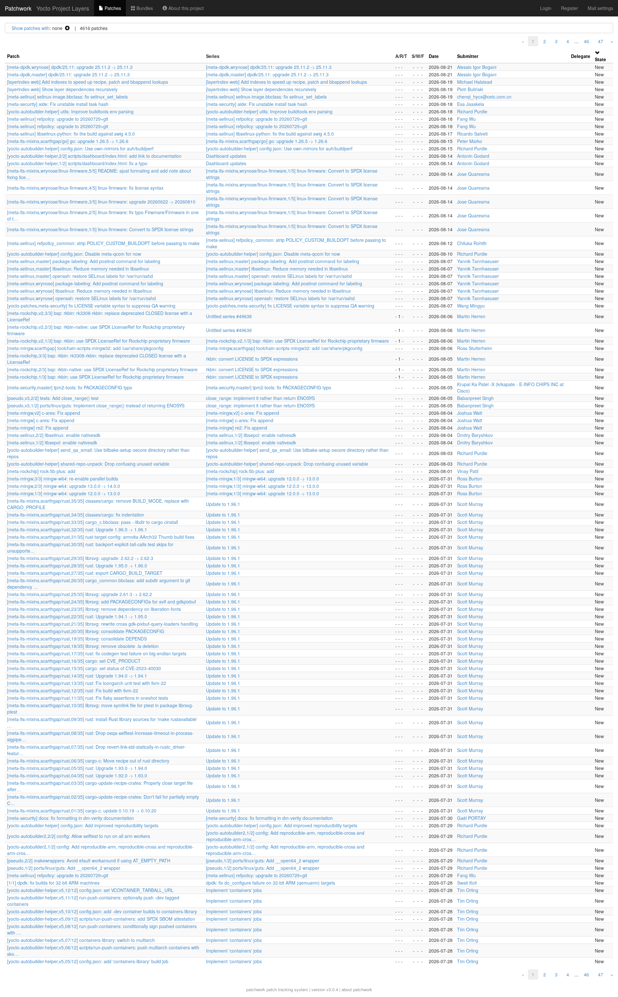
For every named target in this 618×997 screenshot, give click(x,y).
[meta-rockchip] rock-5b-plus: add (41, 471)
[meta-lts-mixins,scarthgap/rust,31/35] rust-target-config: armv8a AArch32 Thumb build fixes (100, 537)
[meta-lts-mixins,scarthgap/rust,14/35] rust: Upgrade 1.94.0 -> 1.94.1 (77, 675)
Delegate (580, 56)
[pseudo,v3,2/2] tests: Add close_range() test (52, 398)
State (600, 59)
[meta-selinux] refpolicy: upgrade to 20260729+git (57, 119)
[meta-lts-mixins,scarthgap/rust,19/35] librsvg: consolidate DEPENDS (77, 638)
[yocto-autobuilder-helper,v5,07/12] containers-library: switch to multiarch (81, 940)
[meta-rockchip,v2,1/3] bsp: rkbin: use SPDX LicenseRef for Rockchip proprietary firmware (98, 340)
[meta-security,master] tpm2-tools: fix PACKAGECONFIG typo (69, 387)
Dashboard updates (226, 156)
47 (600, 41)
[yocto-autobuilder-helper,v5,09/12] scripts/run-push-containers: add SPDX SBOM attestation (101, 919)
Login (545, 8)
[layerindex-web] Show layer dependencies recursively (62, 89)
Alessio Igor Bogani (476, 67)
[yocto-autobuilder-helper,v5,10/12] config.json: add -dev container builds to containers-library (102, 911)
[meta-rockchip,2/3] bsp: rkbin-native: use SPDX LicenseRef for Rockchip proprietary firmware (102, 369)
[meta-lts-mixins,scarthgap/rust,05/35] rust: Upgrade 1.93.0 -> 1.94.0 (77, 768)
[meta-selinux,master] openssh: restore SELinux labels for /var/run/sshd (80, 276)
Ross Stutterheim (474, 348)
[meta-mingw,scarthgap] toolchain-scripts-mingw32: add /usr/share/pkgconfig (85, 348)
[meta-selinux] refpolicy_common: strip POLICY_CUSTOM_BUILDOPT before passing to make (103, 243)
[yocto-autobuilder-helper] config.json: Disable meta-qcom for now (74, 254)
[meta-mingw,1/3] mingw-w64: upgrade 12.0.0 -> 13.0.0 (262, 478)
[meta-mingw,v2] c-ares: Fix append (43, 413)
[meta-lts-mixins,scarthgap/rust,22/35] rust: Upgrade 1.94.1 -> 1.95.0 (77, 616)
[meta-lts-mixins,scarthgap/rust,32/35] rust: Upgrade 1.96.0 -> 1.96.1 (77, 529)
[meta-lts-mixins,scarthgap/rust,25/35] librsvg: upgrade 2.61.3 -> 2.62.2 (79, 594)
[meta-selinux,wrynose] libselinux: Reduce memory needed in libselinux (79, 291)
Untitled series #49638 (229, 316)
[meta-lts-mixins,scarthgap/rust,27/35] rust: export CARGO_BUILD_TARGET (85, 573)
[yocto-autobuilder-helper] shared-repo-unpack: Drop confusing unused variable (88, 464)
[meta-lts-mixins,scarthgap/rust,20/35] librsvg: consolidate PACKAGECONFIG (85, 631)
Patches (112, 8)
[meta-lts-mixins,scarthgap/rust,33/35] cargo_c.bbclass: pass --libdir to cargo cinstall (92, 522)
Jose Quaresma (473, 174)
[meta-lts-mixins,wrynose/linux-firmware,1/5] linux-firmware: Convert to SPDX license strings (100, 229)
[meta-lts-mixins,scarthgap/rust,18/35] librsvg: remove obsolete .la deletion (83, 646)
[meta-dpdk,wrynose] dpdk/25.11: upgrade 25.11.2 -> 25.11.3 (70, 67)
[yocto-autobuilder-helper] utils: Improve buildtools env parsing (70, 111)
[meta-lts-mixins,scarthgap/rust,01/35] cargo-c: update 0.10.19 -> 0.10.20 (81, 810)
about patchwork (357, 989)
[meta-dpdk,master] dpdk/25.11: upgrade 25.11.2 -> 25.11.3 (68, 74)
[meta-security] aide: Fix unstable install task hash (57, 104)
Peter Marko (469, 141)
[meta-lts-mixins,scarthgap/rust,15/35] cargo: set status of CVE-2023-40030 (84, 668)
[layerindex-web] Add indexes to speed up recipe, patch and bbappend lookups (87, 82)
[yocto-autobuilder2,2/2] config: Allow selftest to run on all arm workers (78, 836)
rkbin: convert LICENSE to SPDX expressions (252, 359)
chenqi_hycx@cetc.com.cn (484, 96)
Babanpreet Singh (475, 398)
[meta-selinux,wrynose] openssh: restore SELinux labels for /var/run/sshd (81, 298)
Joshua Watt (469, 413)
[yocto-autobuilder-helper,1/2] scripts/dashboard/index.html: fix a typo (77, 163)
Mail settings (600, 8)
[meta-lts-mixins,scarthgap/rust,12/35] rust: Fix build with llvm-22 (72, 690)
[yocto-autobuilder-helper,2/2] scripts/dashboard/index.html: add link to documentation (94, 156)
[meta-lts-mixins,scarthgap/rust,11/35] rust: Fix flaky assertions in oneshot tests (87, 698)
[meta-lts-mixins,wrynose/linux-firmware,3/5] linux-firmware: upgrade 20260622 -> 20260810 (101, 201)
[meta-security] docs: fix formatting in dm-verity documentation (70, 818)
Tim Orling (467, 890)
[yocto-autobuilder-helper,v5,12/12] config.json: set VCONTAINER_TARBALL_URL (90, 890)
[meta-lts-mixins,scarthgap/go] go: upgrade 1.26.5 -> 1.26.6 (67, 141)
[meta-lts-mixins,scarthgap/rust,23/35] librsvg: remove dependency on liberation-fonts (94, 609)
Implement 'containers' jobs (234, 890)
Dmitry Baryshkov (475, 435)
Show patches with (31, 28)
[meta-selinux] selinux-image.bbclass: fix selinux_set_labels (67, 96)
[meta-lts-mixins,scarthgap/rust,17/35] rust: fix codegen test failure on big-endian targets (96, 653)
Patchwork (18, 8)
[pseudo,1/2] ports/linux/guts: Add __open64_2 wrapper (262, 860)
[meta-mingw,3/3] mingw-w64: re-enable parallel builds (62, 478)
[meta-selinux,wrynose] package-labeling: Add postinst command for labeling (85, 283)
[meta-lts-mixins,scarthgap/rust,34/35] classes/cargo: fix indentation (75, 514)
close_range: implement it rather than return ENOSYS (260, 398)
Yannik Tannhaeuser (478, 261)
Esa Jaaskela (470, 104)
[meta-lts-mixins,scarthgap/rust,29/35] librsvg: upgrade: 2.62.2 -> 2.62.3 (80, 558)
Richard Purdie (472, 111)
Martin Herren (471, 316)
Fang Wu (466, 119)
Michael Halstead (474, 82)
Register (569, 8)
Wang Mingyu (471, 305)
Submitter (467, 56)
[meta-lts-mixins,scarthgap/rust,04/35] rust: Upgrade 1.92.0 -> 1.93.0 (77, 775)
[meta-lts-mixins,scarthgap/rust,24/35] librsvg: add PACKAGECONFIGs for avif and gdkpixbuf (101, 601)
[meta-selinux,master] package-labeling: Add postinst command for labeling (83, 261)
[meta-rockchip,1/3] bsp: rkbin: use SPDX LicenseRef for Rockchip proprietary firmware (95, 377)
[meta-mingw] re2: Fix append (37, 427)
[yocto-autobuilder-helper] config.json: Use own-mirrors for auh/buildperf (80, 148)
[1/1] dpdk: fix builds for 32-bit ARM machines (53, 882)
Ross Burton (469, 478)
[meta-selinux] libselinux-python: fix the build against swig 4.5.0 (71, 133)
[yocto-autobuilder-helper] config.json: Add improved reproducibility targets (82, 825)
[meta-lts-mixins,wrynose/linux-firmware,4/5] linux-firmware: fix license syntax (85, 188)
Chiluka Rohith (472, 243)
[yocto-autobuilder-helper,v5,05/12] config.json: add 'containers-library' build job (87, 961)
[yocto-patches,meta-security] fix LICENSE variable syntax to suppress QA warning (91, 305)
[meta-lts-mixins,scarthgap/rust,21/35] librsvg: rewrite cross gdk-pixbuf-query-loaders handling (102, 624)
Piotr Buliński (470, 89)
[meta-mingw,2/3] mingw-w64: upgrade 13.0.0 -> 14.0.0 (63, 486)
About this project (185, 8)
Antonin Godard (473, 156)
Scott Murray (470, 504)
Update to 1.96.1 (223, 504)
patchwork (255, 989)
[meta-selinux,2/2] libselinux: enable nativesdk (53, 435)
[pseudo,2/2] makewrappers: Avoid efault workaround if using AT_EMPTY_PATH (88, 860)
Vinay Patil (467, 471)
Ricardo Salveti (472, 133)
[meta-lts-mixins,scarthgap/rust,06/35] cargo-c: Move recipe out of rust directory (88, 760)
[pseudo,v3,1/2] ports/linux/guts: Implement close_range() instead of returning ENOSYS (95, 405)
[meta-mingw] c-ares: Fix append (40, 420)
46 (586, 41)
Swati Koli (467, 882)
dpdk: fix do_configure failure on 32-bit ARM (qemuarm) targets (270, 882)
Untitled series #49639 (229, 330)
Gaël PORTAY (471, 818)
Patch (13, 56)
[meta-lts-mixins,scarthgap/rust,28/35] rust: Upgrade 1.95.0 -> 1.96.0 (77, 565)
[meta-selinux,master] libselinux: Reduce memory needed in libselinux (78, 268)
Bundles (144, 8)
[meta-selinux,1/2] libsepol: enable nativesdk (251, 435)
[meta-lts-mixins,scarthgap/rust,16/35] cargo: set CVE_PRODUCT (74, 661)
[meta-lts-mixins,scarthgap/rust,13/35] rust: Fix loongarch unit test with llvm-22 (86, 683)
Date (434, 56)
